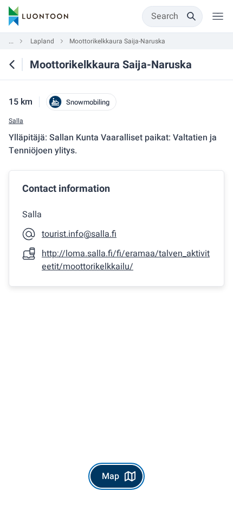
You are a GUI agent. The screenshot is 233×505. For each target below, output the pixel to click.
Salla (16, 121)
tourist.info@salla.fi (79, 234)
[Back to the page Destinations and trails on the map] (12, 64)
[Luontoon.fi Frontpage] (38, 16)
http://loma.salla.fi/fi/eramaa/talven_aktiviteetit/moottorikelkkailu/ (126, 260)
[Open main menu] (218, 16)
